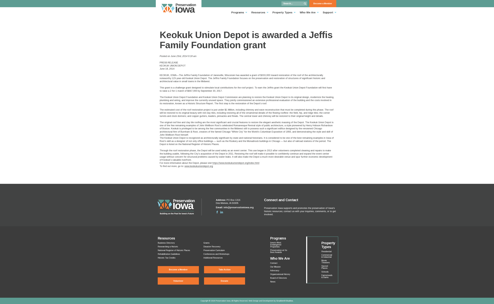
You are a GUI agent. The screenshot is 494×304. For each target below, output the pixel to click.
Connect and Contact (281, 200)
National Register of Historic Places (174, 250)
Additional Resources (213, 258)
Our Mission (275, 267)
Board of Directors (278, 278)
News (272, 282)
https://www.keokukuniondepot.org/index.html (235, 163)
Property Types (282, 12)
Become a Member (322, 3)
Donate (224, 281)
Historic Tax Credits (166, 258)
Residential (326, 252)
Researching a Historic (168, 247)
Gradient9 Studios (284, 301)
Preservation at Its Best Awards (278, 251)
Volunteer (178, 281)
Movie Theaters (325, 262)
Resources (258, 12)
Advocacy (274, 271)
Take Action (225, 270)
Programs (237, 12)
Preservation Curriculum (214, 250)
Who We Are (308, 12)
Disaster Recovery (211, 247)
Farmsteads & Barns (326, 276)
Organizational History (280, 274)
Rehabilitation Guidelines (169, 254)
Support (328, 12)
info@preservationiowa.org (239, 207)
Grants (206, 243)
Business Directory (166, 243)
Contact (273, 263)
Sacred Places (324, 267)
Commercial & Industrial (326, 256)
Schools (325, 272)
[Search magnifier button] (305, 3)
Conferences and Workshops (216, 254)
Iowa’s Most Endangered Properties (275, 245)
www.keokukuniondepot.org (198, 166)
